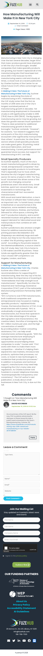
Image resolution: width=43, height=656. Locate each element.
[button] (30, 4)
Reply (33, 437)
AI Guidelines (21, 611)
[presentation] (20, 548)
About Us (21, 601)
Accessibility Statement (21, 608)
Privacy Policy (21, 605)
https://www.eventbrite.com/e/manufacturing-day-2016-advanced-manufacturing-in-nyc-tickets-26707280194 (21, 427)
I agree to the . (15, 557)
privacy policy (21, 556)
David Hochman (19, 403)
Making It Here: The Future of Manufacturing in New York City (15, 92)
